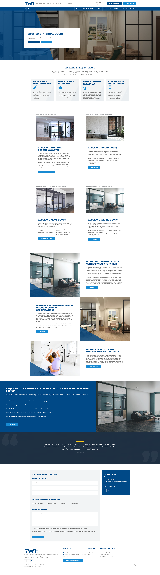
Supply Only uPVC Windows (107, 556)
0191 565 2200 (97, 2)
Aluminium (98, 8)
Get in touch (94, 167)
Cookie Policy (38, 566)
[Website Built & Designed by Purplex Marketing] (135, 565)
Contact (132, 8)
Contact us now (93, 366)
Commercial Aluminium (87, 8)
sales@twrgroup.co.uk (99, 4)
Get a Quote (34, 42)
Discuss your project (47, 172)
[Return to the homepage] (30, 3)
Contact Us (46, 42)
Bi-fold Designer (115, 3)
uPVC (105, 8)
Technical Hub (124, 8)
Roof (110, 8)
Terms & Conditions (28, 566)
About (77, 8)
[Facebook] (25, 9)
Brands (116, 8)
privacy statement (45, 533)
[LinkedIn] (28, 9)
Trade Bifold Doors (105, 554)
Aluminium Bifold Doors (106, 552)
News (89, 554)
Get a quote (130, 3)
